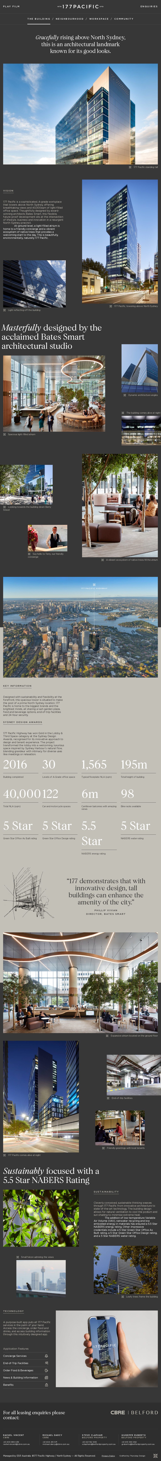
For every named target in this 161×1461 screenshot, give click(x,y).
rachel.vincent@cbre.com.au (16, 1444)
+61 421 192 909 (89, 1442)
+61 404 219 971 (50, 1442)
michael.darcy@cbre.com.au (56, 1444)
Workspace (99, 19)
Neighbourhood (70, 19)
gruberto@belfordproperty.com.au (138, 1444)
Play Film (11, 6)
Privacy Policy (108, 1456)
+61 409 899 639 (11, 1442)
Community (124, 19)
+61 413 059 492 (129, 1442)
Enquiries (149, 6)
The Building (38, 19)
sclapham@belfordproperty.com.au (98, 1444)
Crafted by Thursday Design (132, 1456)
